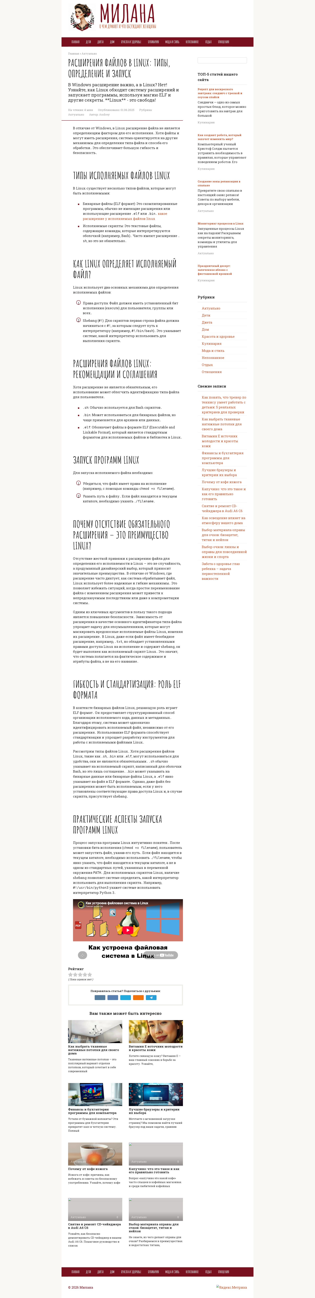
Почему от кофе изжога (88, 1169)
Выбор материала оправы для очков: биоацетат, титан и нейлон (154, 1227)
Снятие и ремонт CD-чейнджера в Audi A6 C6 (94, 1226)
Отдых (208, 42)
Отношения (223, 42)
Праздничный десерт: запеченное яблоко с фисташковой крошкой (215, 269)
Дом (112, 42)
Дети (88, 42)
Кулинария (153, 42)
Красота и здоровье (131, 42)
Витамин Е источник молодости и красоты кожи (156, 1048)
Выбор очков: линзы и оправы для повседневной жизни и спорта (224, 552)
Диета (100, 42)
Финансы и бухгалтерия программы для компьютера (92, 1111)
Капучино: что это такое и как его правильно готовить (154, 1170)
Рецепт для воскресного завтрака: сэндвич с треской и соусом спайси (220, 93)
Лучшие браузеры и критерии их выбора (154, 1111)
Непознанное (192, 42)
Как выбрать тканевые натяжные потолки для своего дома (93, 1049)
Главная (75, 42)
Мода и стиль (172, 42)
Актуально (76, 114)
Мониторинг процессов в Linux (220, 223)
